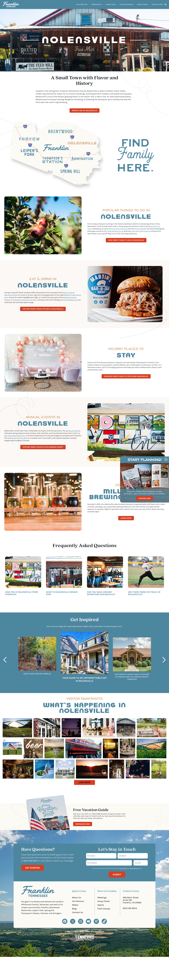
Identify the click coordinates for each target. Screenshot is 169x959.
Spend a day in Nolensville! (84, 110)
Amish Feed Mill (140, 229)
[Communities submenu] (102, 4)
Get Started (32, 867)
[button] (5, 660)
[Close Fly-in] (166, 459)
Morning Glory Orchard (118, 229)
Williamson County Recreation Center (143, 600)
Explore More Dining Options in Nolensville (42, 309)
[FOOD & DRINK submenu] (148, 4)
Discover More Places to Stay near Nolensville (126, 376)
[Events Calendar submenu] (133, 4)
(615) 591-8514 (130, 908)
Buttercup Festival (73, 431)
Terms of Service (134, 868)
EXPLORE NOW (144, 498)
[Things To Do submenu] (116, 4)
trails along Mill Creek (140, 231)
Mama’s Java (67, 292)
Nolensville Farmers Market (18, 438)
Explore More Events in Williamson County (43, 447)
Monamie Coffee (10, 295)
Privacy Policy (123, 868)
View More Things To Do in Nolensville (126, 240)
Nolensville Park (143, 598)
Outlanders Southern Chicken (25, 300)
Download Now (83, 824)
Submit (117, 874)
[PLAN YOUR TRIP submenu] (88, 4)
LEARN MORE (126, 518)
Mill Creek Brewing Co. (112, 231)
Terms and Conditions (94, 931)
